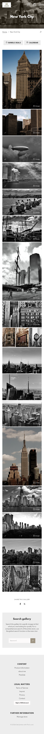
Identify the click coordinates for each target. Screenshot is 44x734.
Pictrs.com (30, 724)
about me (22, 671)
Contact (22, 698)
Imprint (22, 691)
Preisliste (22, 675)
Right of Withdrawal (22, 703)
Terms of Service (22, 688)
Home (4, 32)
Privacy (22, 695)
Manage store (22, 717)
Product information (22, 668)
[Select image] (5, 106)
